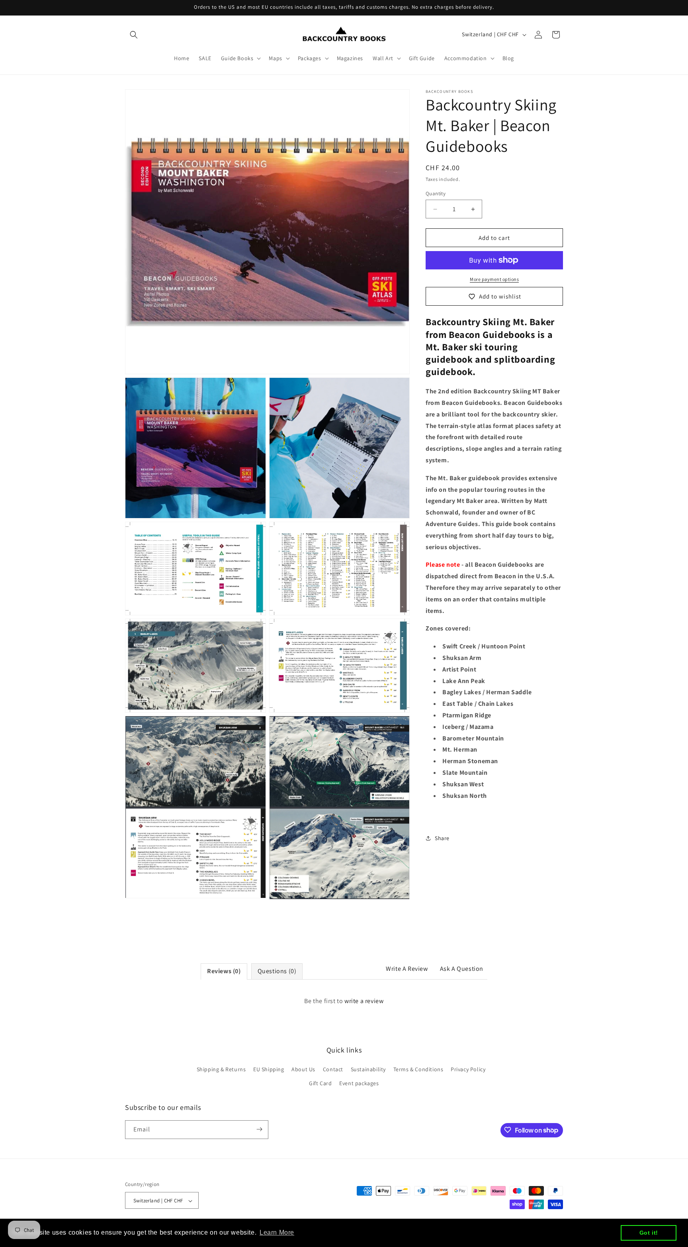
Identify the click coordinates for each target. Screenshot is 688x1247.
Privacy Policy (468, 1069)
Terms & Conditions (418, 1069)
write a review (363, 1001)
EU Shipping (268, 1069)
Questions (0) (277, 971)
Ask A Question (461, 968)
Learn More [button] (277, 1232)
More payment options (494, 279)
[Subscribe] (259, 1129)
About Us (303, 1069)
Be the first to (343, 1001)
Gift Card (320, 1083)
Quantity (436, 193)
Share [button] (442, 837)
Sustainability (368, 1069)
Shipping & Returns (221, 1069)
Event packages (359, 1083)
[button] (134, 34)
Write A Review (407, 968)
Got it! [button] (648, 1232)
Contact (333, 1069)
